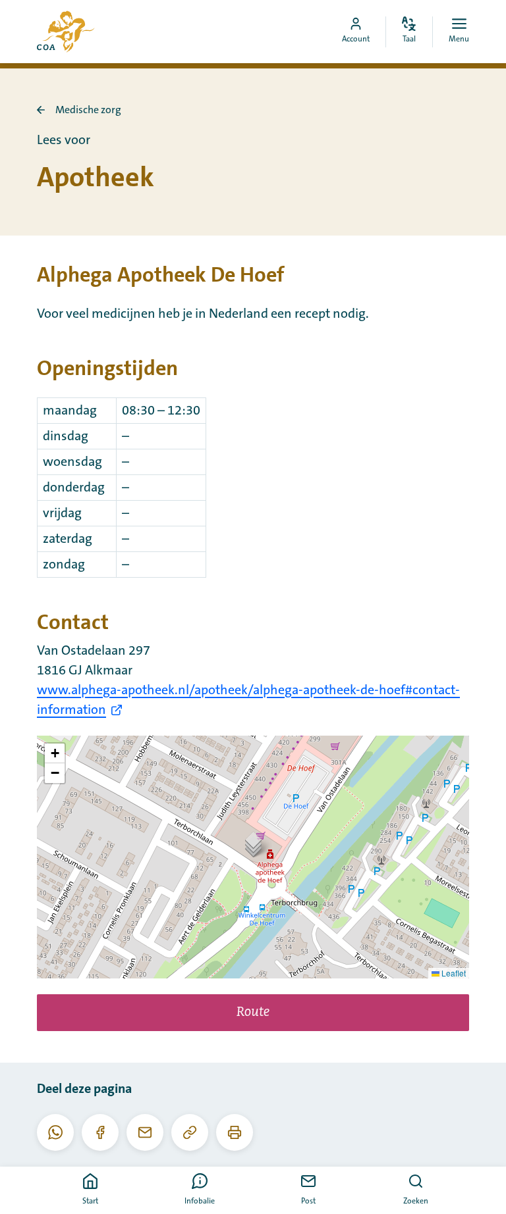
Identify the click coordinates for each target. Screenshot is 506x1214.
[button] (253, 843)
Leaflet (452, 972)
